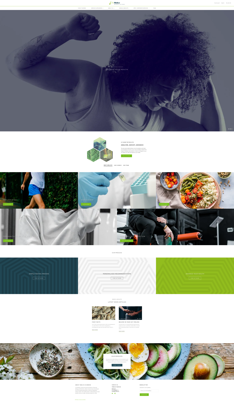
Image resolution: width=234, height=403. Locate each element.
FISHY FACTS (96, 322)
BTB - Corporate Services (141, 8)
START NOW (117, 73)
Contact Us (115, 384)
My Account (217, 3)
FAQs (154, 8)
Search (222, 3)
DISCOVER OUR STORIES (117, 337)
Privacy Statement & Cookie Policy (115, 390)
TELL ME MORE (126, 155)
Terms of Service (116, 386)
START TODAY (116, 365)
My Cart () (228, 3)
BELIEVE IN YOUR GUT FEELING (129, 322)
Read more (95, 329)
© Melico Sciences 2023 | (80, 399)
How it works (82, 8)
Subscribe (144, 394)
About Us (110, 8)
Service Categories (96, 8)
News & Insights (123, 8)
